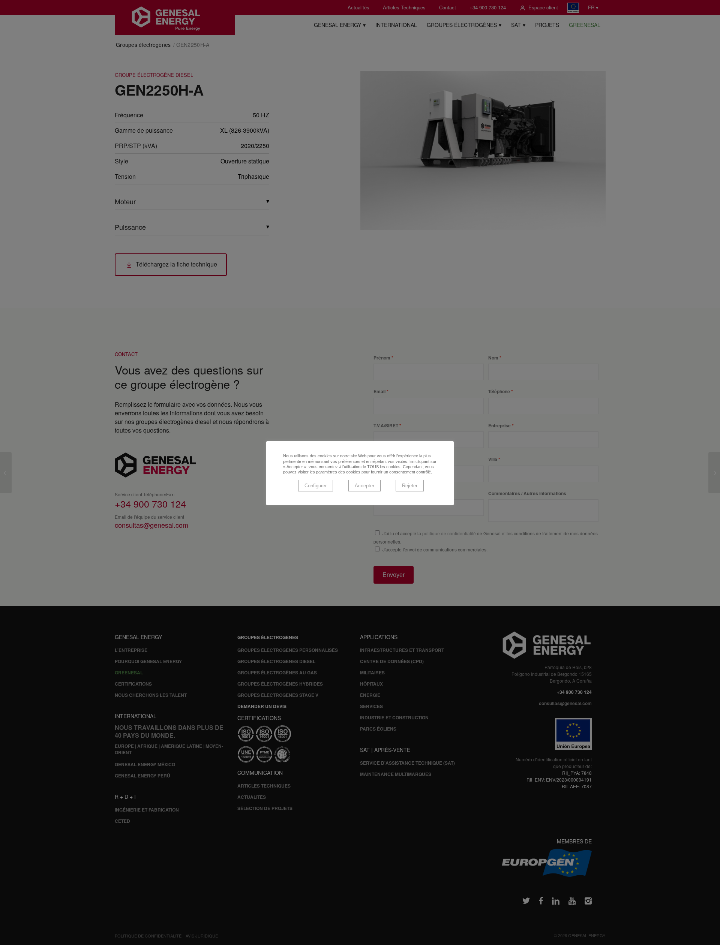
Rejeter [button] (409, 485)
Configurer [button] (315, 485)
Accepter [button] (364, 485)
